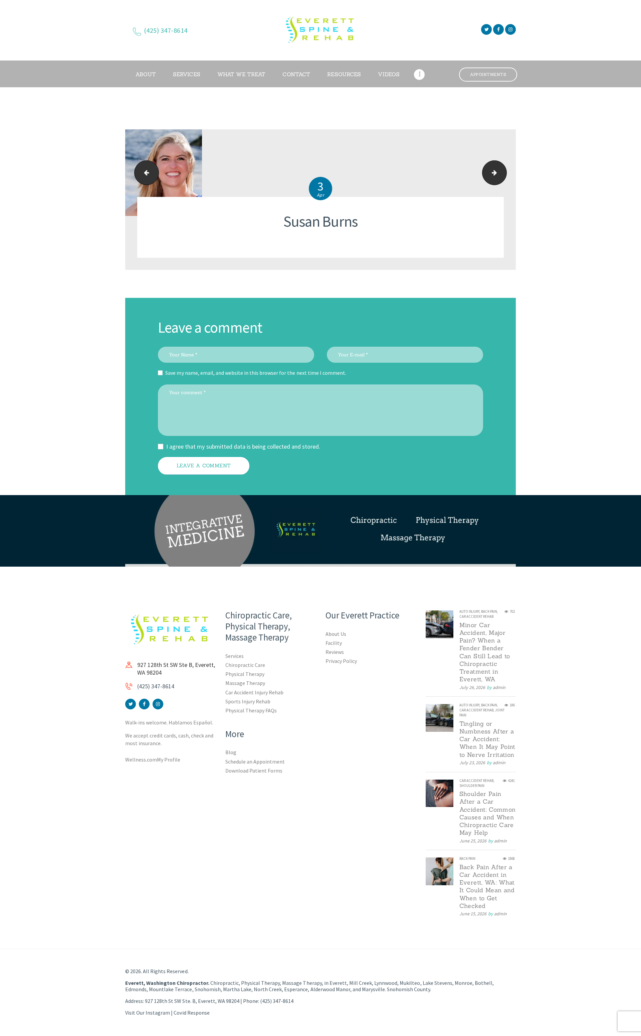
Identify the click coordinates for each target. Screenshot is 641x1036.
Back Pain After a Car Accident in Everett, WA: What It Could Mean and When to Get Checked (487, 886)
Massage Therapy (245, 683)
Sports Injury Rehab (247, 701)
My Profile (168, 759)
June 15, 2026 (472, 914)
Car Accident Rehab (476, 616)
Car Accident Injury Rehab (254, 692)
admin (499, 687)
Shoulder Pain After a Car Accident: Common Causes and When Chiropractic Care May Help (487, 813)
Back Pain (489, 611)
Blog (230, 752)
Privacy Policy (341, 661)
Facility (334, 643)
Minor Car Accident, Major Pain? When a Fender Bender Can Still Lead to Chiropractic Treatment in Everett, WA (484, 652)
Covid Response (191, 1012)
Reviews (335, 652)
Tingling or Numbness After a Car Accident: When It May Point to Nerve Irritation (487, 739)
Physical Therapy (244, 674)
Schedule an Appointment (255, 761)
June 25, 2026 (472, 841)
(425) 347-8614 (155, 686)
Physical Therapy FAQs (251, 710)
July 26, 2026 (472, 687)
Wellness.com (141, 759)
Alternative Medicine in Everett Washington (503, 173)
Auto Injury (469, 611)
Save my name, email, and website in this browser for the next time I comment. (255, 372)
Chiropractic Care (245, 665)
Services (234, 656)
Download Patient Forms (253, 770)
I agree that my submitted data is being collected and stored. (243, 446)
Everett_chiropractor (144, 173)
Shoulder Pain (471, 785)
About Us (336, 633)
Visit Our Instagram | (149, 1012)
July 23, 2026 (472, 763)
